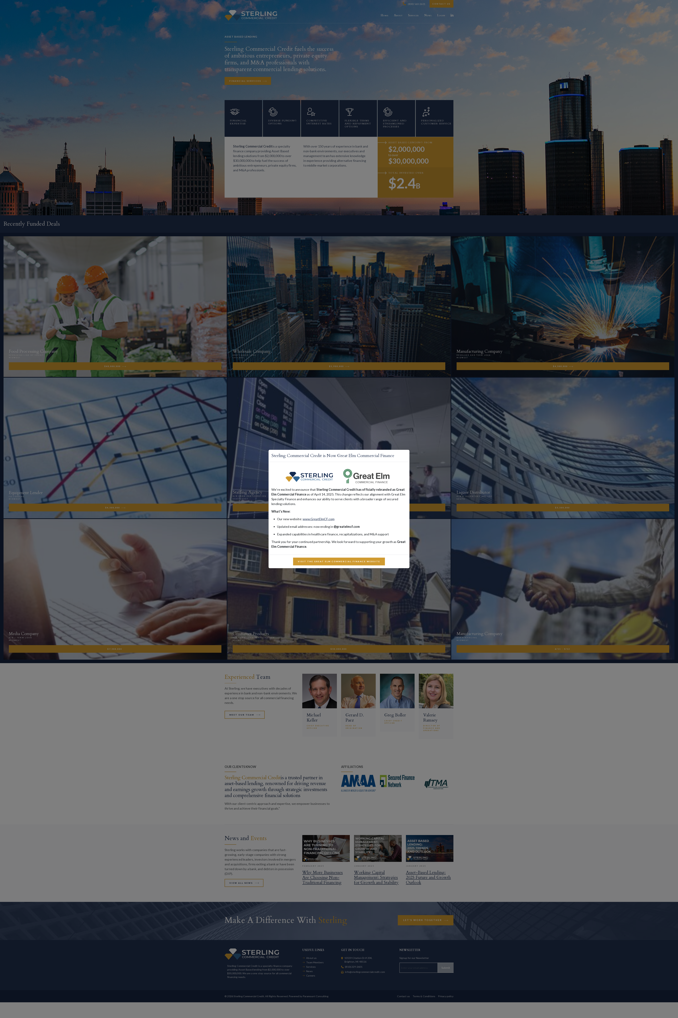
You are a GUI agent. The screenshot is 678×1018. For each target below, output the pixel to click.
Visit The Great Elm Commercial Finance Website (339, 561)
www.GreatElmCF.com (318, 519)
